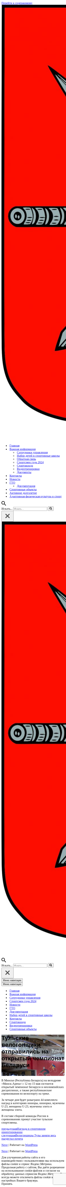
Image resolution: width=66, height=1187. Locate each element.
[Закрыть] (7, 516)
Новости (15, 479)
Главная (14, 445)
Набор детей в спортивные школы (38, 455)
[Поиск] (3, 504)
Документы (24, 472)
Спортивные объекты (23, 489)
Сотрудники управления (32, 452)
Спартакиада (25, 465)
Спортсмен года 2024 (30, 462)
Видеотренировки (28, 468)
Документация (26, 486)
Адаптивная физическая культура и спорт (36, 496)
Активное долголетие (23, 492)
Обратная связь (26, 459)
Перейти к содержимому (16, 3)
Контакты (16, 475)
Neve (4, 1144)
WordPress (31, 1144)
